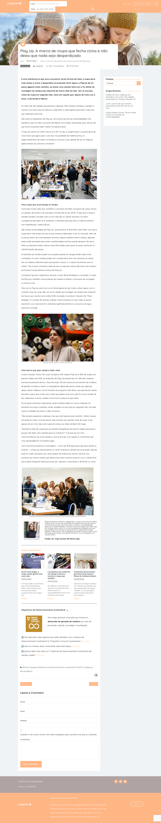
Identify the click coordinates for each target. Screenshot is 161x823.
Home (20, 18)
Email (22, 711)
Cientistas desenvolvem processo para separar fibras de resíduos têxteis (85, 574)
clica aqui (85, 641)
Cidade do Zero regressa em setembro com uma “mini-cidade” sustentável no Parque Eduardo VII (121, 97)
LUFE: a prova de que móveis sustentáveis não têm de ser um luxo (119, 105)
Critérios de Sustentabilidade (30, 781)
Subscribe (136, 804)
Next (93, 684)
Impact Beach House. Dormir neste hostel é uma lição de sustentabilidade (121, 114)
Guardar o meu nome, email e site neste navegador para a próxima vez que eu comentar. (58, 734)
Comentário (25, 739)
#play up (89, 667)
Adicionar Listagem (143, 4)
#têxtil (29, 671)
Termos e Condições (27, 786)
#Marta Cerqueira (30, 667)
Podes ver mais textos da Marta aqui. (62, 539)
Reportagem (29, 18)
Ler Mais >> (24, 598)
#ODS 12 (81, 667)
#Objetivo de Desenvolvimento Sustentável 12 (57, 667)
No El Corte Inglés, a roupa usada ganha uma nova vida (31, 574)
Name (22, 702)
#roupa (23, 671)
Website (23, 721)
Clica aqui (40, 655)
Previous (27, 684)
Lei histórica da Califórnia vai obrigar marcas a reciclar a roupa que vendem (59, 575)
